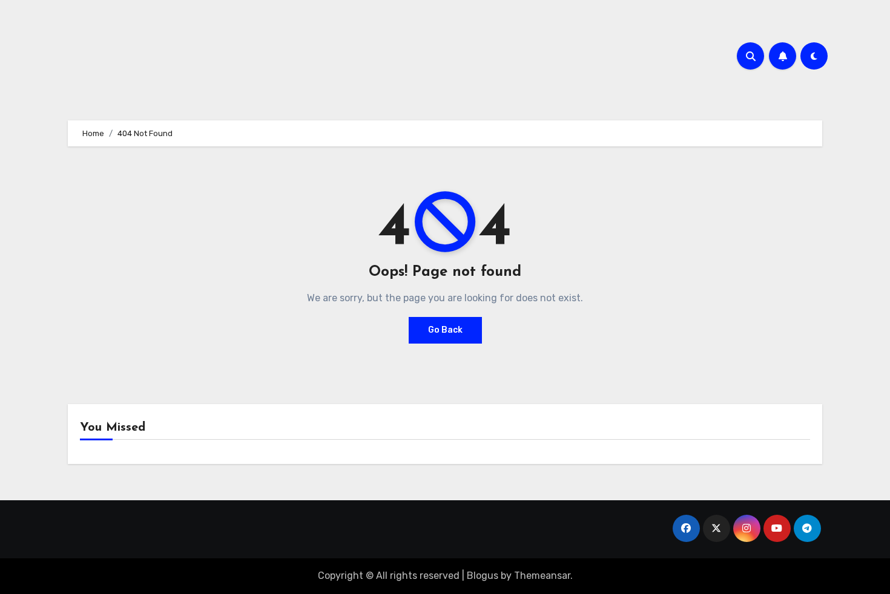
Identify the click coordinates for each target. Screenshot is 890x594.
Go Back (445, 330)
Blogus (482, 575)
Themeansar (542, 575)
